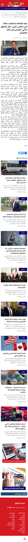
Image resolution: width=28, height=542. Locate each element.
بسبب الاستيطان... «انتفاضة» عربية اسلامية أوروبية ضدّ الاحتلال (15, 390)
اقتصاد (23, 515)
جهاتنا (13, 519)
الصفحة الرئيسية (23, 13)
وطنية (13, 515)
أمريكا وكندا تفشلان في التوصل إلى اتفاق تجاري (14, 354)
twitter (19, 507)
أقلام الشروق (21, 513)
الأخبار (23, 8)
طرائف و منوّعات (11, 525)
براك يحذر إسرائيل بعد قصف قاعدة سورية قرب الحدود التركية (14, 215)
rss (14, 507)
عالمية (16, 13)
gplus (12, 507)
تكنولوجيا (22, 517)
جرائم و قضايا (22, 519)
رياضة (23, 523)
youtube (10, 507)
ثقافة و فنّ (12, 517)
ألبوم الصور (12, 513)
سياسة (13, 529)
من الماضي (22, 529)
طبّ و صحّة (22, 525)
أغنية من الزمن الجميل (21, 531)
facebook (17, 507)
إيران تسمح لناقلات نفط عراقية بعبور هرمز (15, 286)
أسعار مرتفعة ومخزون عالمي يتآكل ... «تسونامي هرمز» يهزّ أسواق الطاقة (15, 426)
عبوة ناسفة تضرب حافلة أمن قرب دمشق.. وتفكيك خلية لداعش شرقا (15, 180)
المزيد (2, 4)
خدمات (13, 521)
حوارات (23, 521)
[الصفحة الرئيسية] (15, 3)
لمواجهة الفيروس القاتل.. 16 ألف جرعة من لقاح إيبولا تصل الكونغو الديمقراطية (15, 251)
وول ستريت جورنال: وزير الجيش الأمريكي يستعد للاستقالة (15, 320)
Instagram (8, 507)
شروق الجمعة (11, 523)
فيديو (13, 527)
